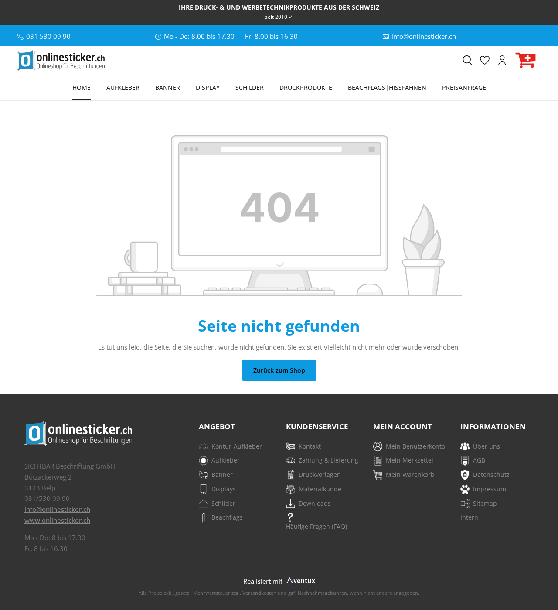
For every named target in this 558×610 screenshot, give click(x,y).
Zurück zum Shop (279, 370)
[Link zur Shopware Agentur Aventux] (300, 579)
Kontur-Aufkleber (236, 446)
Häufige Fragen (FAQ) (316, 526)
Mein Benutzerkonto (415, 446)
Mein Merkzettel (409, 460)
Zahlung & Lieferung (328, 460)
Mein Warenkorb (410, 474)
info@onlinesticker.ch (57, 509)
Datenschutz (491, 474)
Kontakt (310, 446)
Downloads (315, 503)
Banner (222, 474)
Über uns (486, 446)
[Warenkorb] (526, 60)
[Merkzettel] (484, 60)
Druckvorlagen (320, 474)
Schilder (223, 503)
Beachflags (227, 517)
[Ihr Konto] (502, 60)
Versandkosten (259, 592)
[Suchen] (467, 60)
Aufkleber (225, 460)
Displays (223, 489)
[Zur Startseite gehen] (61, 60)
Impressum (489, 489)
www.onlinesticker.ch (57, 520)
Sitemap (485, 503)
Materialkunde (320, 489)
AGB (479, 460)
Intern (469, 517)
